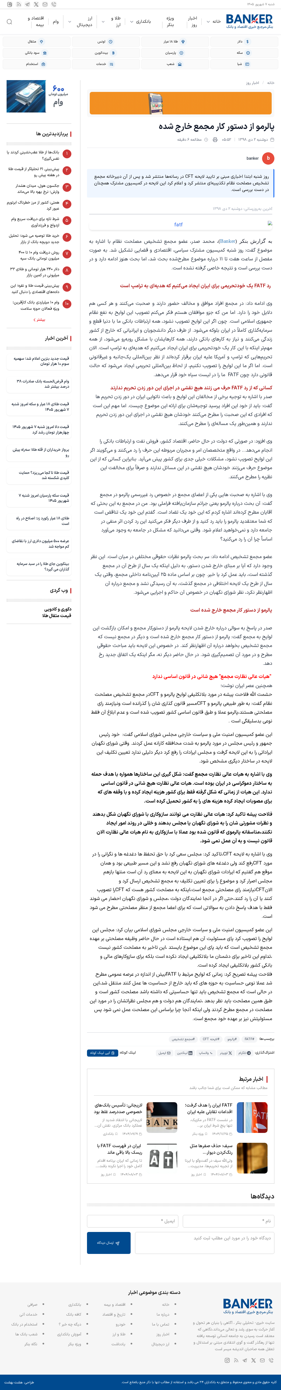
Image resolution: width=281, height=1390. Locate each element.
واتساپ (204, 1053)
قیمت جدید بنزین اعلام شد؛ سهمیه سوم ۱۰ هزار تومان (41, 361)
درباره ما (163, 1315)
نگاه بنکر (30, 1344)
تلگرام (242, 1053)
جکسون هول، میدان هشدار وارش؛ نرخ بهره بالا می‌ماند (37, 189)
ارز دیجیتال (84, 21)
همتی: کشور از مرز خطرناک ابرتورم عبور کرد (33, 206)
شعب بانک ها (26, 1334)
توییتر (223, 1053)
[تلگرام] (27, 4)
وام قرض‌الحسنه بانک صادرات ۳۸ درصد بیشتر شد (43, 384)
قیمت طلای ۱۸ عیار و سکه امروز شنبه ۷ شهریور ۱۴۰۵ (40, 407)
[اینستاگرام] (10, 4)
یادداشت (118, 1344)
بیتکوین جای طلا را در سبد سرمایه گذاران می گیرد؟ (43, 566)
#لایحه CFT (211, 1039)
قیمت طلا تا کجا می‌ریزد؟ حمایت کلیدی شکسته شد (44, 475)
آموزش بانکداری (69, 1334)
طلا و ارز (115, 21)
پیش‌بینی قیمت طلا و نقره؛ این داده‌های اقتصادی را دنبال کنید (34, 289)
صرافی (32, 1305)
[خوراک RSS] (18, 4)
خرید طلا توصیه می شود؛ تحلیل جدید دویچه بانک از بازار (34, 239)
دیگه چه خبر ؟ (70, 1324)
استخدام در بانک (24, 1324)
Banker (227, 241)
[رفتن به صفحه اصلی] (249, 21)
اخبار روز (192, 21)
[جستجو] (9, 21)
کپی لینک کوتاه (100, 1053)
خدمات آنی (28, 1315)
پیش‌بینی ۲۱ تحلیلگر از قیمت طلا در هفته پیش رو (33, 172)
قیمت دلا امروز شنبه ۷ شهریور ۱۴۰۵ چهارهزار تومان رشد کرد (41, 429)
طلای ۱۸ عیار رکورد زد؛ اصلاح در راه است (42, 521)
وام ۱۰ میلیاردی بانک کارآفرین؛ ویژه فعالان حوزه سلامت (36, 305)
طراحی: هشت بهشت (19, 1382)
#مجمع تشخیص (183, 1039)
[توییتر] (36, 4)
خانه (217, 21)
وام (56, 21)
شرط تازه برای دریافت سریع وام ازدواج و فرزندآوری (35, 222)
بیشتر (41, 320)
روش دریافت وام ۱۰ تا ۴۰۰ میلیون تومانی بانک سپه (39, 255)
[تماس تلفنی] (53, 4)
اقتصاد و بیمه (36, 21)
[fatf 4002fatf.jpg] (180, 225)
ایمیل (162, 1053)
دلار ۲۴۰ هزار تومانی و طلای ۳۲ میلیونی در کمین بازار (34, 272)
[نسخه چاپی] (215, 139)
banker (253, 159)
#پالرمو (232, 1039)
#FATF (249, 1039)
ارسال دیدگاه (106, 1242)
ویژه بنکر (170, 21)
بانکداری (143, 21)
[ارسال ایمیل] (45, 4)
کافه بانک (73, 1315)
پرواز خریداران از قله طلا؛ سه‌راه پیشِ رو (41, 452)
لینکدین (182, 1053)
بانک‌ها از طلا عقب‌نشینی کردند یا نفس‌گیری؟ (33, 155)
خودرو (120, 1324)
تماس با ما (160, 1324)
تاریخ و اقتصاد (113, 1315)
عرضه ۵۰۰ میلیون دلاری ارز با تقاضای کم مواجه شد (40, 544)
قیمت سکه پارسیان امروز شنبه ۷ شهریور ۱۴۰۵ (44, 498)
